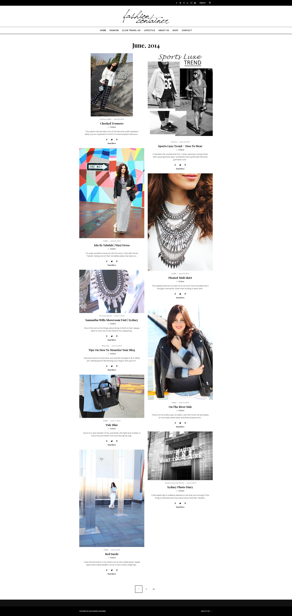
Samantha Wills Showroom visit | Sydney (111, 320)
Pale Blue (112, 425)
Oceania (168, 483)
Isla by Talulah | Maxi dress (112, 245)
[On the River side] (180, 351)
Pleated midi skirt (180, 278)
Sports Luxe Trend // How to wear (180, 146)
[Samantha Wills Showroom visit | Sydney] (111, 291)
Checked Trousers (111, 123)
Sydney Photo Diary (180, 487)
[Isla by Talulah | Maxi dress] (111, 193)
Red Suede (112, 554)
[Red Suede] (111, 498)
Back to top (205, 611)
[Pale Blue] (111, 396)
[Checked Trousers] (111, 84)
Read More (112, 143)
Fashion (103, 119)
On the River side (180, 407)
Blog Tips (105, 346)
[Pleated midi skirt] (180, 222)
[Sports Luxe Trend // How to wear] (180, 96)
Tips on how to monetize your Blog (112, 350)
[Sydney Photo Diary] (180, 455)
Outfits (109, 119)
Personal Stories (105, 316)
